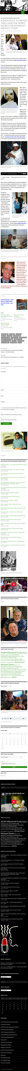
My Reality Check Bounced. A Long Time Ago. (11, 519)
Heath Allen (14, 657)
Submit (14, 767)
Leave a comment (17, 30)
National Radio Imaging (6, 1045)
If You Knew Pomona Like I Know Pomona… (10, 496)
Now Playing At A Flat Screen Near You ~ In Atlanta (12, 356)
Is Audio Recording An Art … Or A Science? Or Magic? (13, 469)
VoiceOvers (17, 675)
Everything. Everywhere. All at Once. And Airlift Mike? (13, 541)
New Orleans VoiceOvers (6, 1052)
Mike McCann (4, 666)
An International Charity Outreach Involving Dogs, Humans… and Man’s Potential (12, 350)
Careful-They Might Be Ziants (7, 1037)
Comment (3, 371)
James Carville (18, 659)
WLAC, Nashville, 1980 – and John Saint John (11, 504)
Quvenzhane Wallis (7, 672)
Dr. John (9, 657)
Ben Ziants (12, 334)
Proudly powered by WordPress (7, 1069)
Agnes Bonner (5, 334)
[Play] (2, 173)
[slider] (25, 173)
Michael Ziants (14, 337)
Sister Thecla (21, 340)
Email (2, 395)
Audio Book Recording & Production (9, 1034)
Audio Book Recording (18, 656)
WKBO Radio (4, 677)
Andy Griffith (8, 654)
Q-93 (2, 672)
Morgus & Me (4, 1039)
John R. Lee (10, 335)
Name (2, 390)
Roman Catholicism (6, 340)
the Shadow (13, 674)
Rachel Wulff (14, 672)
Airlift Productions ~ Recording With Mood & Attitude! (13, 515)
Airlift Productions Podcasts (7, 1029)
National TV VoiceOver (6, 1047)
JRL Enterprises (17, 335)
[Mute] (21, 173)
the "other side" (5, 342)
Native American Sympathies (7, 1050)
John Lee (4, 335)
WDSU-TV (22, 675)
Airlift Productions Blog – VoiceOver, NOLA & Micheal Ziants (11, 12)
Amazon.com (3, 654)
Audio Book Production (7, 656)
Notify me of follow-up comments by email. (11, 414)
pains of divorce (18, 339)
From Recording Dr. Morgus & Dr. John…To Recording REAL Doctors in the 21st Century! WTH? (13, 483)
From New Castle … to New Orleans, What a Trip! (12, 511)
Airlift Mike (6, 652)
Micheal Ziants (23, 337)
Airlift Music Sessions (5, 1024)
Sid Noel (9, 674)
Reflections (16, 18)
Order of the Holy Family (7, 339)
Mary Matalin (4, 662)
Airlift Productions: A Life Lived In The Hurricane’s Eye (13, 545)
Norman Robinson (5, 671)
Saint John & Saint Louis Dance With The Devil (11, 537)
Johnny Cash (3, 660)
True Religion (14, 342)
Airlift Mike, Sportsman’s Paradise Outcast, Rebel (11, 528)
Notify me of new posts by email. (9, 419)
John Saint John (15, 660)
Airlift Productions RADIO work (8, 1032)
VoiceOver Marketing (11, 675)
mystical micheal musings (7, 18)
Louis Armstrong (5, 337)
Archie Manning (15, 654)
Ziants (20, 342)
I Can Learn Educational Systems (7, 659)
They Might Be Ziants (5, 1060)
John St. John (22, 660)
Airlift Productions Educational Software (10, 1027)
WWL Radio (9, 677)
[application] (14, 173)
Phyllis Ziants (22, 671)
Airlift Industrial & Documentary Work (9, 1022)
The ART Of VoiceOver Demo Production (10, 492)
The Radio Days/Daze (5, 1057)
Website (3, 401)
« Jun (2, 748)
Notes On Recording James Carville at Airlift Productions (13, 508)
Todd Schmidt (4, 675)
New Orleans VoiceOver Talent (7, 669)
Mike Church (17, 665)
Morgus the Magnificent (15, 666)
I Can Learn (18, 334)
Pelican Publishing (14, 671)
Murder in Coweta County (7, 668)
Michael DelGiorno (10, 662)
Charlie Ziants (4, 657)
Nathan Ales (16, 668)
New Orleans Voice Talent (21, 669)
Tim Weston (19, 674)
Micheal (11, 30)
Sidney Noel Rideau (4, 674)
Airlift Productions (19, 653)
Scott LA (14, 340)
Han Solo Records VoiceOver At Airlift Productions (12, 473)
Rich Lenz (19, 672)
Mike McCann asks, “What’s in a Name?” (9, 500)
